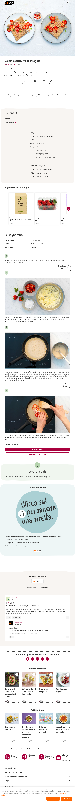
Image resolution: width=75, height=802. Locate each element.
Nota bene (15, 122)
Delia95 (15, 598)
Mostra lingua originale (30, 633)
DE (5, 786)
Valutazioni (31, 587)
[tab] (37, 768)
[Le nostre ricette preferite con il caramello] (63, 727)
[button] (8, 599)
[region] (37, 794)
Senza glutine (10, 75)
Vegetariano (20, 75)
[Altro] (67, 617)
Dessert (29, 75)
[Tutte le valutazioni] (8, 64)
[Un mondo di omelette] (12, 727)
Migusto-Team (20, 622)
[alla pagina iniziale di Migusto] (9, 2)
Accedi (39, 550)
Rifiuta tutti (67, 799)
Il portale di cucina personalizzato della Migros (19, 748)
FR (9, 786)
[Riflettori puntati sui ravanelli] (46, 727)
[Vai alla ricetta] (12, 687)
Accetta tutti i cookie (53, 799)
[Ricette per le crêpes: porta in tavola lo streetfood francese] (29, 727)
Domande (44, 587)
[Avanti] (68, 209)
